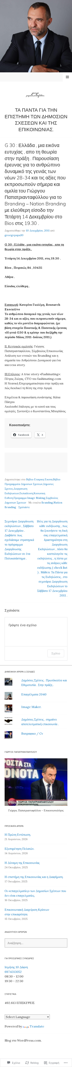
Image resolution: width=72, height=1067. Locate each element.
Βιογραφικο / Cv (32, 733)
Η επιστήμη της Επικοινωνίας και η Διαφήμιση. (34, 877)
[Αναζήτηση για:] (36, 943)
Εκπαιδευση (26, 493)
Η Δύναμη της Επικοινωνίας (22, 863)
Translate (37, 1026)
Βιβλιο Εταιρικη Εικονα (39, 479)
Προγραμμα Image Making (29, 498)
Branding (47, 502)
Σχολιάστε (24, 507)
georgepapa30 (14, 235)
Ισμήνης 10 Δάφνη (16, 967)
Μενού (67, 77)
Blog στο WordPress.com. (23, 1040)
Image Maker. (31, 707)
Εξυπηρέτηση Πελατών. (19, 849)
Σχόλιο (55, 653)
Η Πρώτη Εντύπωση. (18, 834)
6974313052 (13, 972)
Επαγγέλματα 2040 (33, 694)
